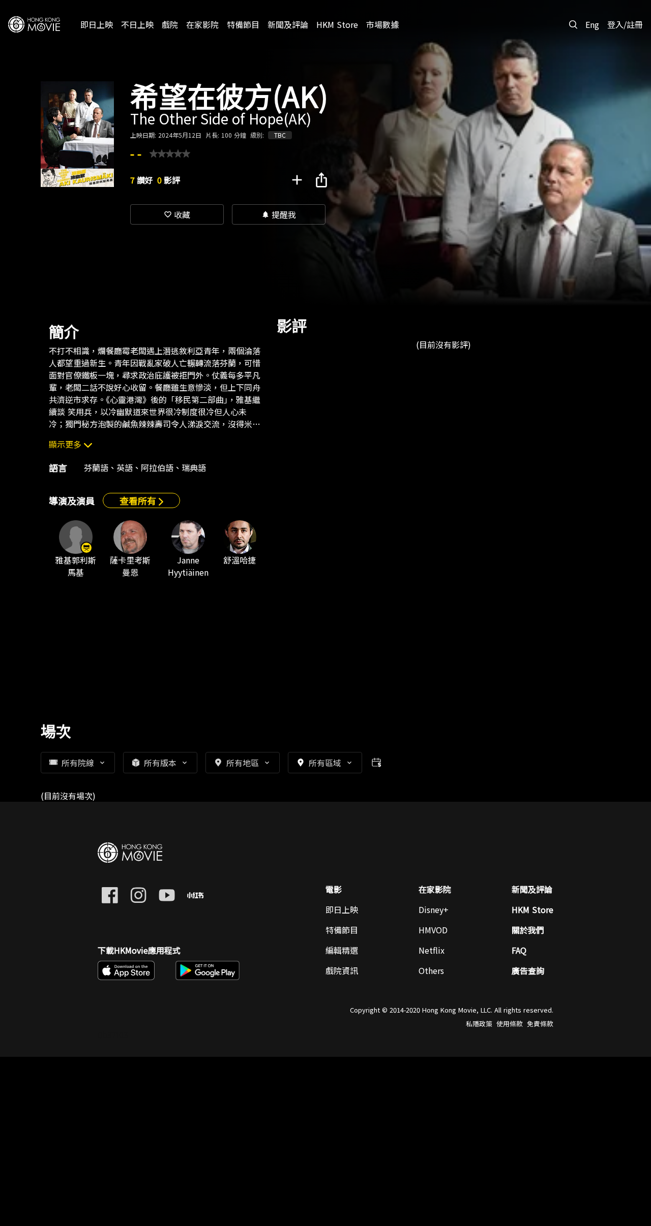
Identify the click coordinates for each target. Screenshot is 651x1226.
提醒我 (278, 214)
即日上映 (342, 909)
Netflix (432, 950)
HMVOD (433, 930)
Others (431, 970)
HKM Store (532, 909)
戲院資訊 (342, 970)
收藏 (177, 214)
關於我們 (528, 930)
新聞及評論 (532, 889)
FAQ (519, 950)
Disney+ (434, 909)
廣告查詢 (528, 970)
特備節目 (342, 930)
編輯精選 (342, 950)
